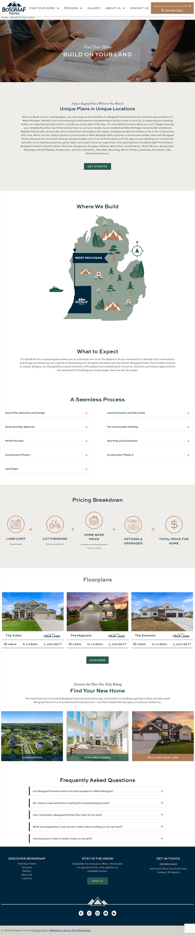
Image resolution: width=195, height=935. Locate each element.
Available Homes (97, 757)
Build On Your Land (162, 757)
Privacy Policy (40, 930)
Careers (27, 878)
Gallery (94, 8)
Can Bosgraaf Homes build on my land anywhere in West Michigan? (73, 791)
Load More (97, 660)
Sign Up (97, 881)
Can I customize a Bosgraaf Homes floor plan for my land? (67, 814)
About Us (114, 8)
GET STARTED (97, 166)
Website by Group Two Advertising (70, 930)
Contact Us (139, 8)
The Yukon (14, 635)
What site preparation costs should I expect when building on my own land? (77, 826)
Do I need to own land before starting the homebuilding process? (71, 803)
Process (71, 8)
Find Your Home (42, 8)
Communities (32, 757)
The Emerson (145, 635)
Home (4, 17)
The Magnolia (81, 635)
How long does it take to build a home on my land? (62, 838)
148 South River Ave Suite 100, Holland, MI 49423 (168, 870)
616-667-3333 (168, 863)
